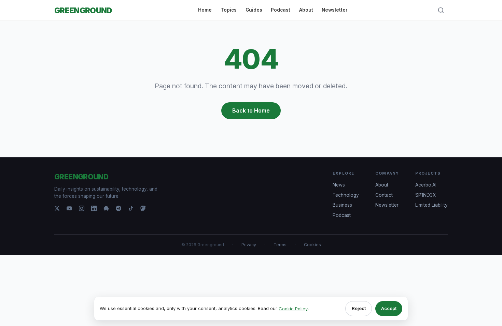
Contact (384, 195)
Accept (388, 308)
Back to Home (251, 110)
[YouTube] (69, 208)
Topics (229, 10)
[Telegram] (118, 208)
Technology (346, 195)
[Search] (441, 10)
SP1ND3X (425, 195)
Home (205, 10)
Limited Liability (431, 205)
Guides (254, 10)
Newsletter (335, 10)
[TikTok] (131, 208)
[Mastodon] (143, 208)
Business (342, 205)
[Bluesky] (106, 208)
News (339, 185)
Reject (359, 308)
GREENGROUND (83, 10)
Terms (280, 244)
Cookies (312, 244)
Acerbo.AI (425, 185)
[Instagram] (81, 208)
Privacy (248, 244)
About (306, 10)
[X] (57, 208)
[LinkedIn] (94, 208)
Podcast (280, 10)
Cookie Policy (293, 308)
